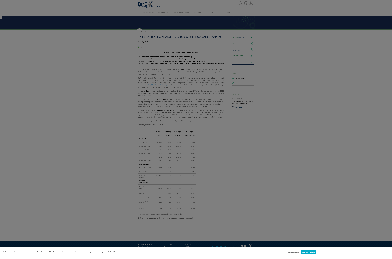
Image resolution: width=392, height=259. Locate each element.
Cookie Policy (112, 252)
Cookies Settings (293, 252)
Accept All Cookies (308, 252)
